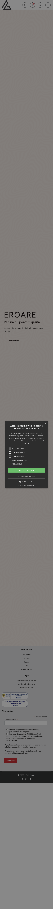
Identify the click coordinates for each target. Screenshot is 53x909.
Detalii (26, 443)
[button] (26, 454)
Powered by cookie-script (27, 485)
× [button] (45, 423)
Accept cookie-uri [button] (26, 470)
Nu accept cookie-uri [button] (26, 476)
